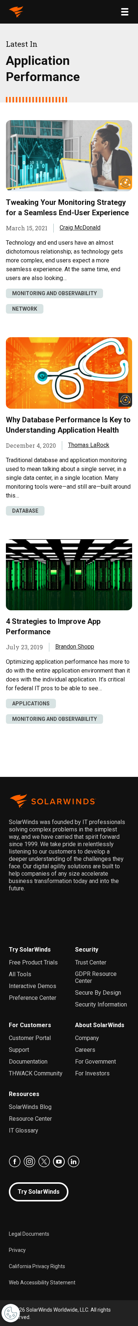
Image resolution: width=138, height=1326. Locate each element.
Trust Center (90, 962)
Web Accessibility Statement (42, 1282)
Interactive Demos (32, 986)
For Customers (30, 1025)
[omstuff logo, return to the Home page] (16, 12)
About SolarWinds (99, 1025)
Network (24, 309)
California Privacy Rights (37, 1266)
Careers (85, 1049)
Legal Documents (29, 1234)
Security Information (101, 1004)
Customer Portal (30, 1037)
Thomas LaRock (88, 445)
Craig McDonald (80, 227)
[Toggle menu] (125, 12)
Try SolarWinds (30, 949)
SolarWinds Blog (30, 1106)
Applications (31, 703)
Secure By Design (98, 992)
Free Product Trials (33, 962)
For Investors (92, 1073)
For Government (95, 1061)
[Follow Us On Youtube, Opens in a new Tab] (59, 1162)
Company (87, 1037)
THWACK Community (36, 1073)
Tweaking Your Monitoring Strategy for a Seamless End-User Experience (67, 207)
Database (25, 511)
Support (19, 1049)
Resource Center (30, 1118)
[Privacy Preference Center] (10, 1313)
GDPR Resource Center (96, 977)
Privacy (17, 1250)
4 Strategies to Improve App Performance (53, 626)
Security (86, 949)
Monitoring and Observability (54, 293)
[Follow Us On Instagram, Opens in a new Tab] (29, 1162)
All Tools (20, 974)
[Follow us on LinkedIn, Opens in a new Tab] (73, 1162)
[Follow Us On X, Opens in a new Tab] (44, 1162)
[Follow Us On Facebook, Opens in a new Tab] (15, 1162)
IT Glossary (23, 1130)
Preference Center (32, 997)
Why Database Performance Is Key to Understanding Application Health (68, 425)
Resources (24, 1094)
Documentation (28, 1061)
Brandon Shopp (74, 646)
